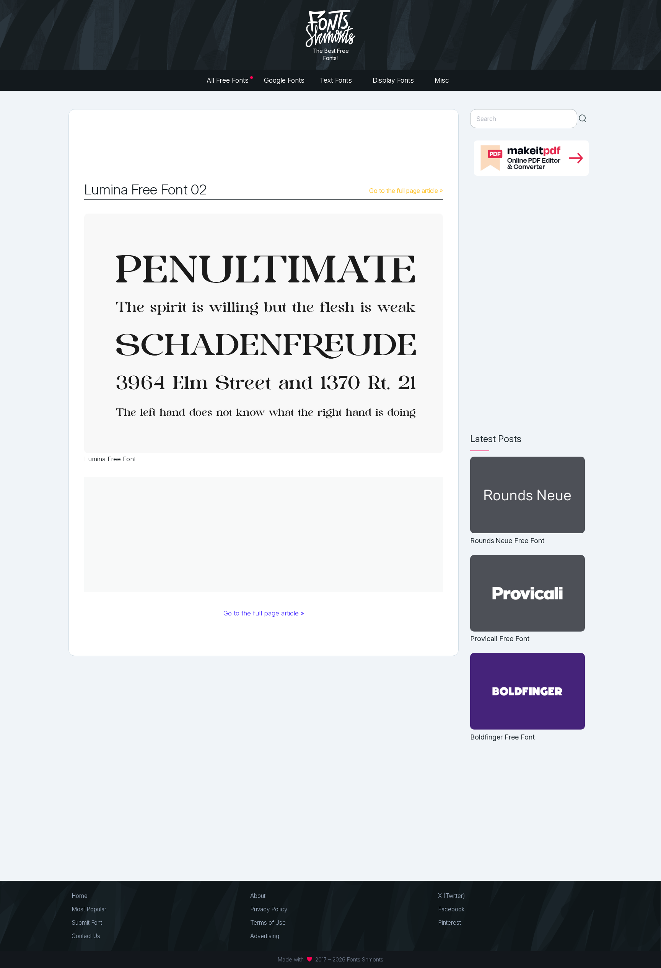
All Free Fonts (228, 80)
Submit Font (87, 922)
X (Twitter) (451, 895)
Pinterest (449, 922)
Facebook (451, 909)
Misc (443, 80)
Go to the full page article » (406, 190)
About (257, 895)
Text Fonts (337, 80)
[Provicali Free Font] (527, 594)
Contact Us (86, 936)
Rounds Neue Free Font (507, 541)
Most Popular (89, 909)
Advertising (264, 936)
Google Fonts (284, 80)
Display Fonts (394, 80)
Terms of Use (268, 922)
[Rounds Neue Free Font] (527, 495)
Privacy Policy (268, 909)
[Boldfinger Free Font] (527, 692)
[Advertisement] (263, 146)
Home (80, 895)
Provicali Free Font (499, 639)
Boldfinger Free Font (502, 737)
